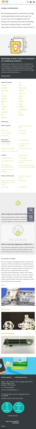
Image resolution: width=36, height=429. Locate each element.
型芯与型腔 (4, 112)
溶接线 (20, 104)
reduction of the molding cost (9, 151)
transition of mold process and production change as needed (8, 182)
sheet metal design (24, 140)
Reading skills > (6, 76)
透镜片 (3, 115)
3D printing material (6, 158)
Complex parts (23, 133)
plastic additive (23, 158)
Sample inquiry (18, 368)
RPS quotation (23, 187)
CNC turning (22, 130)
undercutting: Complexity (8, 148)
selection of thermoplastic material (26, 161)
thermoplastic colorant (7, 160)
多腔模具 (3, 117)
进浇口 (20, 85)
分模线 (3, 109)
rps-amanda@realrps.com (12, 390)
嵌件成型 (3, 96)
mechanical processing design (25, 126)
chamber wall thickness (25, 148)
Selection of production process (25, 177)
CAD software (5, 187)
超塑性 (20, 98)
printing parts (5, 135)
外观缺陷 (3, 85)
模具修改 (3, 98)
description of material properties (7, 170)
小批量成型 (4, 88)
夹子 (2, 93)
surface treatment (6, 143)
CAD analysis (22, 180)
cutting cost (4, 130)
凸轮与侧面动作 (23, 109)
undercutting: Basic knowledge (24, 144)
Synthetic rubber (23, 155)
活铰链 (20, 96)
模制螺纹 (21, 106)
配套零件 (21, 115)
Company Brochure (10, 2)
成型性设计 (22, 93)
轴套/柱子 (4, 101)
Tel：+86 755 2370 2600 (7, 387)
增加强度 (21, 90)
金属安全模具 (22, 88)
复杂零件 (21, 101)
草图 (2, 104)
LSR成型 (3, 106)
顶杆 (20, 112)
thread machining (6, 133)
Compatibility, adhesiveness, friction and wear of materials (27, 166)
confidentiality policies (21, 377)
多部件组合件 (5, 90)
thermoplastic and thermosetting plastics (7, 166)
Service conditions (6, 377)
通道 (20, 82)
